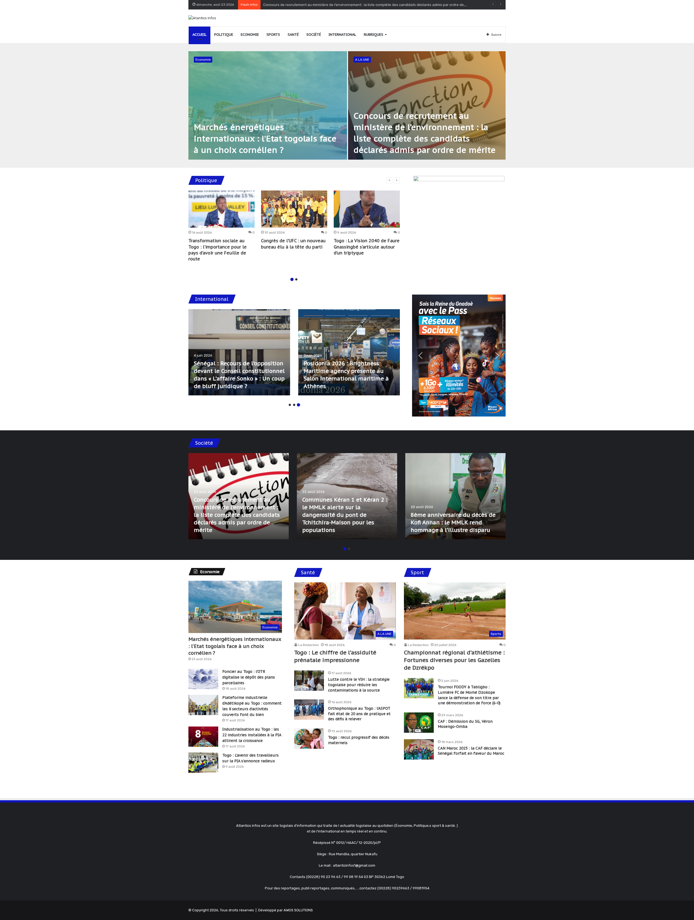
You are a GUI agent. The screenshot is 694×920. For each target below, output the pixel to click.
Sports (273, 34)
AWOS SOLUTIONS (298, 910)
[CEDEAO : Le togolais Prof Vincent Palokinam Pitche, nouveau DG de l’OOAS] (349, 352)
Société (313, 34)
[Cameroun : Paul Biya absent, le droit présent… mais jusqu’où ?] (239, 352)
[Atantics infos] (202, 18)
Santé (293, 34)
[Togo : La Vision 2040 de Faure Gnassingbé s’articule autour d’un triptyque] (367, 209)
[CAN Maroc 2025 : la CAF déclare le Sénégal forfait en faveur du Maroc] (419, 749)
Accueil (199, 34)
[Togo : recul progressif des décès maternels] (309, 738)
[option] (347, 105)
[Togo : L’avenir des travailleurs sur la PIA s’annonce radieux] (203, 763)
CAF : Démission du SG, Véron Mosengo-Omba (465, 724)
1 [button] (292, 279)
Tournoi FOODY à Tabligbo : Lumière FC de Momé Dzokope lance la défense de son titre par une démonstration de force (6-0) (469, 695)
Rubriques (373, 34)
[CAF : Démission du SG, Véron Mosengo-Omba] (419, 722)
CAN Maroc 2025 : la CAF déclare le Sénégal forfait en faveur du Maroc (471, 751)
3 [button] (298, 405)
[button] (420, 355)
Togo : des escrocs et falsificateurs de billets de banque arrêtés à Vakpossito (449, 522)
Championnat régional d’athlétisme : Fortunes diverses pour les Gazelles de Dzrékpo (454, 660)
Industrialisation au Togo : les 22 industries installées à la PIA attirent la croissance (251, 735)
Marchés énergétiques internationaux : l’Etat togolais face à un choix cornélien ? (265, 138)
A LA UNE (362, 60)
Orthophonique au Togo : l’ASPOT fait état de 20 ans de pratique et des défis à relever (359, 713)
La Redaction (308, 645)
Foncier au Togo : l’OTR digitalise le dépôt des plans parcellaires (248, 677)
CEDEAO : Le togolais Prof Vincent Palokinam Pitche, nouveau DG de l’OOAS (339, 378)
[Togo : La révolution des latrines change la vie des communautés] (238, 496)
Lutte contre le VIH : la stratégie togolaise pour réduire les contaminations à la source (359, 684)
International (342, 34)
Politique (223, 34)
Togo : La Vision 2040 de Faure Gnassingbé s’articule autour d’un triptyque (367, 247)
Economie (250, 34)
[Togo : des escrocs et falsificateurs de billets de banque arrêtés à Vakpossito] (455, 496)
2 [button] (296, 279)
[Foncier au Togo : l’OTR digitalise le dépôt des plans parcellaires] (203, 679)
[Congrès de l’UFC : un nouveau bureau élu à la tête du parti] (294, 209)
